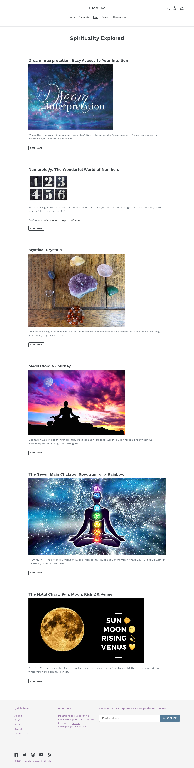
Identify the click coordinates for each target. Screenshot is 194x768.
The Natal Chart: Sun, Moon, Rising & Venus (70, 594)
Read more (36, 148)
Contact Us (21, 733)
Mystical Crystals (45, 249)
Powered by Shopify (41, 761)
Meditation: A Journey (49, 366)
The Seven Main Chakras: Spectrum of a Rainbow (76, 474)
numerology (59, 220)
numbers (45, 220)
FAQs (17, 724)
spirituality (74, 220)
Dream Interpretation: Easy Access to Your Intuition (78, 60)
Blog (17, 720)
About (18, 715)
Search (18, 728)
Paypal (76, 723)
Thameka (96, 8)
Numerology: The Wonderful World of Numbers (73, 169)
